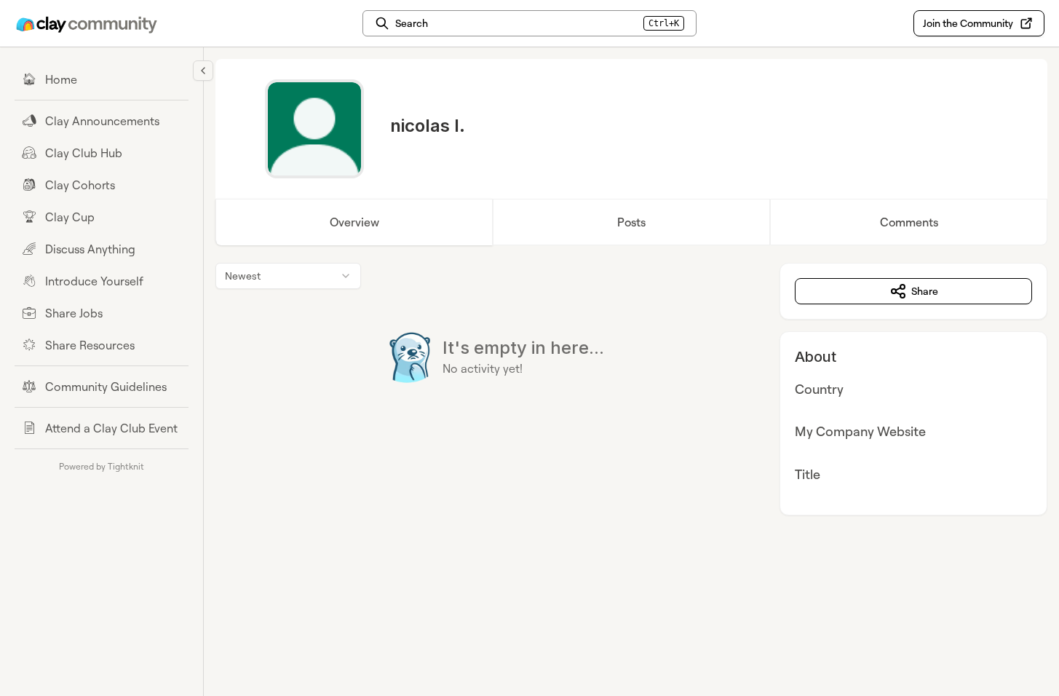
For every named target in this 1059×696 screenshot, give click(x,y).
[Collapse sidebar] (203, 70)
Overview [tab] (354, 222)
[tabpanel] (631, 389)
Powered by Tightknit (101, 466)
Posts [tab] (631, 222)
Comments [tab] (909, 222)
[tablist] (631, 222)
